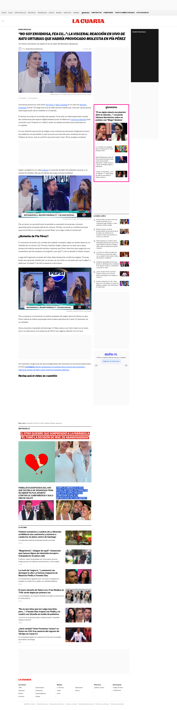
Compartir (23, 98)
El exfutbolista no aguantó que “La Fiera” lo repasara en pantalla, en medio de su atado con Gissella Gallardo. (38, 580)
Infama (45, 170)
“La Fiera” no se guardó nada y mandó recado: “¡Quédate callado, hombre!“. (38, 618)
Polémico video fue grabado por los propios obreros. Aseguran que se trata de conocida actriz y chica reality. (38, 560)
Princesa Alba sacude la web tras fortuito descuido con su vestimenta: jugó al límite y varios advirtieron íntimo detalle (106, 222)
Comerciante (108, 13)
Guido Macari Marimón (34, 49)
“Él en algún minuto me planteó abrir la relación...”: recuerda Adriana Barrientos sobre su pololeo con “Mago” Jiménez (111, 116)
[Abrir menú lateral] (3, 21)
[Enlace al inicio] (111, 108)
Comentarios (33, 98)
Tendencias (42, 13)
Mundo (59, 13)
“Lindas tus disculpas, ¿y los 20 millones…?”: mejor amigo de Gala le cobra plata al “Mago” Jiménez (104, 174)
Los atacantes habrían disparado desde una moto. (36, 540)
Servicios (67, 13)
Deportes (32, 13)
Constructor (96, 13)
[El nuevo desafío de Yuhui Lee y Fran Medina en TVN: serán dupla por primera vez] (78, 596)
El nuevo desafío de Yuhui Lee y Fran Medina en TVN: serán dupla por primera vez (41, 591)
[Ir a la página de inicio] (88, 21)
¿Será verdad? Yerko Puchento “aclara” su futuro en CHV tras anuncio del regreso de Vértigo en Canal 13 (38, 631)
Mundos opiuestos (56, 423)
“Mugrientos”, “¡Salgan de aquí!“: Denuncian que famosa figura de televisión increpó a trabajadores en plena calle (39, 553)
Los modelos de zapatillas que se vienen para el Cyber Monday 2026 (104, 149)
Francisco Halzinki (78, 119)
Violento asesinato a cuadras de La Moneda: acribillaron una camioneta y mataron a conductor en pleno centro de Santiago (39, 534)
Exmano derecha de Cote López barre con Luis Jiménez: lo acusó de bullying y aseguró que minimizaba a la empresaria (107, 284)
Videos (51, 13)
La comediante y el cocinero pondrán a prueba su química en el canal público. (41, 597)
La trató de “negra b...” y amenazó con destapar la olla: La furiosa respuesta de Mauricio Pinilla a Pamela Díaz (38, 573)
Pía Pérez (50, 104)
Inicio (4, 13)
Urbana (76, 13)
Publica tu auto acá (111, 361)
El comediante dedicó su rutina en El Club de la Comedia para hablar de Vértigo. (39, 638)
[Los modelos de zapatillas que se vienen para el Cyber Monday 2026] (121, 149)
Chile (10, 13)
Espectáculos (20, 13)
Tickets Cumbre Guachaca (125, 13)
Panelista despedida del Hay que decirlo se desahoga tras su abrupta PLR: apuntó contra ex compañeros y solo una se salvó (35, 493)
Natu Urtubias (61, 104)
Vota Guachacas (142, 13)
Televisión (30, 423)
